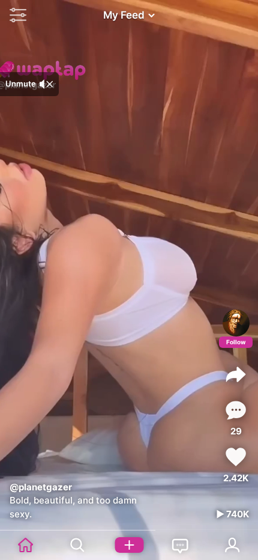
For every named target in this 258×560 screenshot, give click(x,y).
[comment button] (236, 410)
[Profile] (236, 322)
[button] (15, 15)
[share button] (236, 374)
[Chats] (180, 545)
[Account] (232, 545)
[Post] (129, 545)
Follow (236, 341)
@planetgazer (41, 487)
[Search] (77, 545)
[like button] (236, 457)
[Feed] (26, 545)
